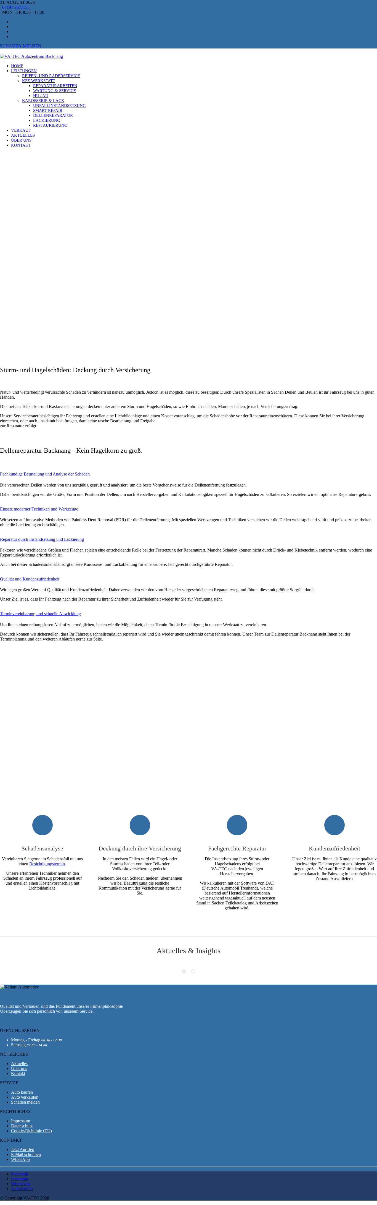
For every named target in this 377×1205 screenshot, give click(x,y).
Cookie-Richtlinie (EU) (31, 1130)
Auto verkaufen (24, 1097)
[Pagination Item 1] (184, 971)
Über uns (19, 1068)
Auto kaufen (22, 1092)
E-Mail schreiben (26, 1154)
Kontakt (18, 1073)
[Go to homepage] (31, 56)
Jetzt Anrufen (22, 1149)
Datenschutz (22, 1125)
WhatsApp (20, 1159)
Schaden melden (20, 46)
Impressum (20, 1120)
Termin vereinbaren (25, 281)
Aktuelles (19, 1063)
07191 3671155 (16, 7)
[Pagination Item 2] (193, 971)
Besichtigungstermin (47, 863)
